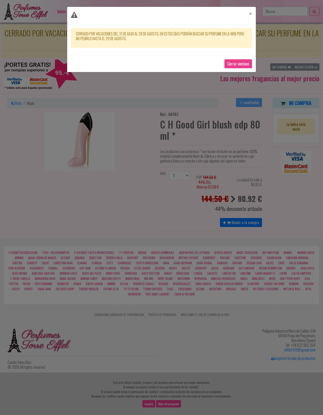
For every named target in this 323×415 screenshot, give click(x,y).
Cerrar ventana (238, 64)
